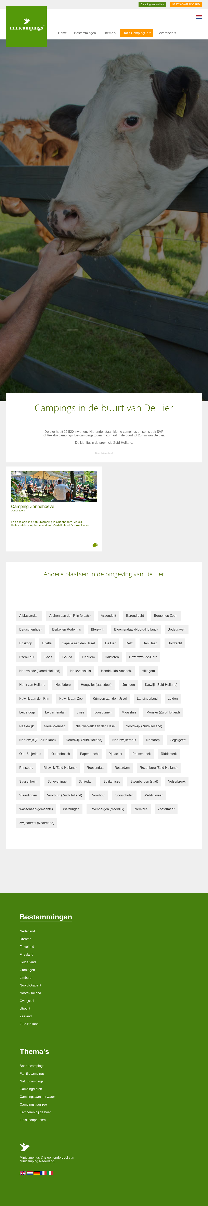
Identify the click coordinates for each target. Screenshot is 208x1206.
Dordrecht (175, 643)
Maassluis (129, 712)
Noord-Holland (30, 993)
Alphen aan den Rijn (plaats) (70, 615)
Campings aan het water (37, 1096)
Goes (48, 657)
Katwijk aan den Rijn (34, 698)
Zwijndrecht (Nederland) (36, 823)
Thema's (109, 33)
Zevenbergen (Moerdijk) (107, 809)
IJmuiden (128, 684)
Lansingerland (147, 698)
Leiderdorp (27, 712)
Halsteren (112, 657)
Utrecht (25, 1008)
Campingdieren (31, 1089)
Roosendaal (95, 767)
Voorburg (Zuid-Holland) (64, 795)
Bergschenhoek (30, 629)
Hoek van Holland (32, 684)
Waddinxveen (153, 795)
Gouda (67, 657)
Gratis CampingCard (136, 33)
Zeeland (26, 1016)
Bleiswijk (97, 629)
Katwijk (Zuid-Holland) (161, 684)
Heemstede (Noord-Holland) (39, 671)
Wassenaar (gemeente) (36, 809)
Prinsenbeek (141, 754)
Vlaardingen (28, 795)
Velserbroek (176, 781)
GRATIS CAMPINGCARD (186, 4)
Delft (129, 643)
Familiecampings (32, 1073)
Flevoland (27, 946)
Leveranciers (166, 33)
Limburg (25, 977)
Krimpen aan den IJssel (110, 698)
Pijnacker (115, 754)
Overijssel (27, 1001)
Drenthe (25, 939)
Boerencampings (32, 1066)
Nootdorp (153, 740)
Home (62, 33)
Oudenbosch (60, 754)
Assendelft (108, 615)
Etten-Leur (26, 657)
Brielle (47, 643)
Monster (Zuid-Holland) (163, 712)
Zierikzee (141, 809)
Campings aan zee (33, 1104)
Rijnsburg (26, 767)
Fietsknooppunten (33, 1120)
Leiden (173, 698)
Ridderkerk (169, 754)
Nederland (27, 931)
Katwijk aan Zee (71, 698)
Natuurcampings (31, 1081)
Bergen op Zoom (166, 615)
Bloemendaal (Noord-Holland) (136, 629)
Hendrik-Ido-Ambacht (116, 671)
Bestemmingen (85, 33)
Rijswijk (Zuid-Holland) (60, 767)
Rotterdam (122, 767)
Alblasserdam (29, 615)
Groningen (27, 970)
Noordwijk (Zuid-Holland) (144, 726)
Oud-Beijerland (30, 754)
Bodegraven (176, 629)
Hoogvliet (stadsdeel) (96, 684)
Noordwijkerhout (124, 740)
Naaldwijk (26, 726)
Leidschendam (55, 712)
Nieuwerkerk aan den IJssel (96, 726)
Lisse (80, 712)
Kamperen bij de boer (35, 1112)
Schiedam (86, 781)
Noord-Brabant (30, 985)
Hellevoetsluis (80, 671)
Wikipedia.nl (107, 453)
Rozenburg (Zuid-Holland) (159, 767)
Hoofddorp (63, 684)
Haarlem (88, 657)
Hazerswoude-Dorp (143, 657)
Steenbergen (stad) (144, 781)
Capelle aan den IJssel (78, 643)
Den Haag (150, 643)
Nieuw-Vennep (54, 726)
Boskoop (25, 643)
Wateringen (71, 809)
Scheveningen (58, 781)
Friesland (26, 954)
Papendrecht (89, 754)
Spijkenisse (111, 781)
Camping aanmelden (152, 4)
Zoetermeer (166, 809)
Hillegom (148, 671)
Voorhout (98, 795)
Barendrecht (135, 615)
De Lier (110, 643)
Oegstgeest (178, 740)
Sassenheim (28, 781)
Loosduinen (103, 712)
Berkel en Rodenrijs (66, 629)
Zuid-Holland (29, 1024)
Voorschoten (124, 795)
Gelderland (28, 962)
